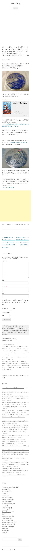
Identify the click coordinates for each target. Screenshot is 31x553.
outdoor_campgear (6, 516)
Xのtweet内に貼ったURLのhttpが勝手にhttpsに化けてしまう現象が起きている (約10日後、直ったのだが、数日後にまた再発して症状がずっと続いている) (15, 429)
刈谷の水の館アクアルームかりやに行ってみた (14, 458)
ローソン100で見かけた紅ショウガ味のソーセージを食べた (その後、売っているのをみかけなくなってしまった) (15, 398)
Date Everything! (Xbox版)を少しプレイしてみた (14, 406)
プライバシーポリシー (8, 344)
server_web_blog (6, 520)
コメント (4, 261)
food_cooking (5, 501)
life (3, 514)
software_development (7, 522)
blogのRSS (5, 334)
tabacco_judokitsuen (7, 524)
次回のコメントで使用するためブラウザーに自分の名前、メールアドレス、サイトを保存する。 (15, 302)
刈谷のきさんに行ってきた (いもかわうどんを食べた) (15, 445)
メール (4, 286)
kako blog (15, 3)
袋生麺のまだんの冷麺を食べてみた (11, 441)
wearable (4, 530)
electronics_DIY (6, 497)
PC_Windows (15, 224)
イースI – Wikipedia (8, 187)
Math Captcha (6, 312)
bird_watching (5, 491)
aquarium (4, 489)
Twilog (14, 338)
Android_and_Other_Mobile (9, 487)
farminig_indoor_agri (7, 499)
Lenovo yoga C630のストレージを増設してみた (14, 474)
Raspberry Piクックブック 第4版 (10, 375)
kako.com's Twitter (6, 338)
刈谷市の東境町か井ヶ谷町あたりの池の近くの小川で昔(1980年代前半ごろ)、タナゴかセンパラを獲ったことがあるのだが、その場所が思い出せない (15, 452)
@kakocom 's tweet (7, 340)
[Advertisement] (15, 25)
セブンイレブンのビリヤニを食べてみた (12, 425)
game (9, 224)
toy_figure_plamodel (7, 526)
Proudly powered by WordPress (9, 550)
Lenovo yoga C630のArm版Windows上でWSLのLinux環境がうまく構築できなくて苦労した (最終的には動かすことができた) (15, 464)
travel (3, 528)
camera (4, 493)
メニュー (15, 8)
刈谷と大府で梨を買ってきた (9, 443)
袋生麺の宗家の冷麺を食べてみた (10, 439)
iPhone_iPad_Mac (6, 512)
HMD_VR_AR (5, 507)
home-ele (4, 510)
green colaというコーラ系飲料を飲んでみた (13, 388)
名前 (3, 280)
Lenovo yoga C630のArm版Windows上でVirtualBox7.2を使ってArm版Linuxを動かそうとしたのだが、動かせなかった (15, 470)
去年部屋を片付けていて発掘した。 (19, 142)
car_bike (4, 495)
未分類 (3, 532)
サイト (4, 293)
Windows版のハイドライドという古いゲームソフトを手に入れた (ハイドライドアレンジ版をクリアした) (8, 242)
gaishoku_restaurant (7, 503)
